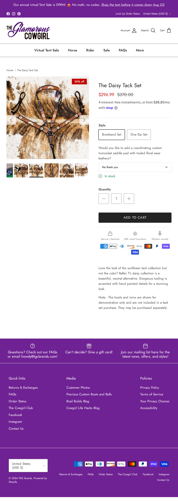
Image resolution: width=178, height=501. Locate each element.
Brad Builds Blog (77, 401)
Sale (106, 50)
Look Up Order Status (128, 14)
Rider (90, 50)
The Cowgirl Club (21, 408)
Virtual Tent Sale (46, 50)
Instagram (15, 421)
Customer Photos (78, 387)
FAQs (123, 50)
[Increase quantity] (129, 198)
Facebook (15, 415)
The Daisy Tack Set (27, 70)
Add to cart (135, 217)
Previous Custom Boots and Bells (89, 394)
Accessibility (148, 408)
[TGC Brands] (28, 30)
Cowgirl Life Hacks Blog (83, 408)
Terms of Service (151, 394)
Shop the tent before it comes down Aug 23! (133, 4)
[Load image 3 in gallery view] (48, 118)
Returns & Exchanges (23, 387)
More (140, 50)
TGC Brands (25, 478)
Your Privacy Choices (154, 401)
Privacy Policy (149, 387)
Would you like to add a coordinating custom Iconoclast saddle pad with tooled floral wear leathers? (130, 153)
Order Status (17, 401)
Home (10, 70)
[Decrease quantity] (104, 198)
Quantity (105, 189)
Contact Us (16, 428)
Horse (72, 50)
